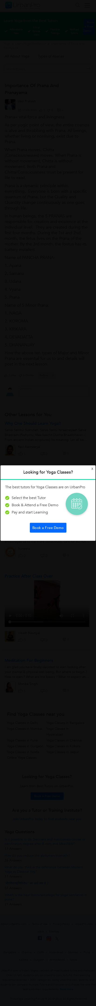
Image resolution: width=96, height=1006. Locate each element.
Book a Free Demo (48, 527)
